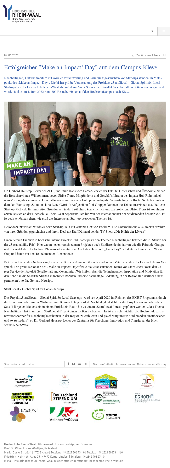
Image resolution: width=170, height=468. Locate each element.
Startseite (10, 364)
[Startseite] (23, 13)
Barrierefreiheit (103, 364)
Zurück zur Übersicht (151, 55)
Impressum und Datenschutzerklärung (141, 364)
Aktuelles (28, 364)
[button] (78, 31)
